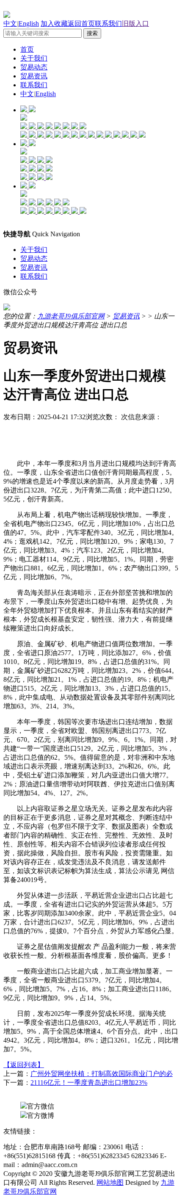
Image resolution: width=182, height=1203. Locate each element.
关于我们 (33, 58)
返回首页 (81, 23)
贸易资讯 (33, 76)
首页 (27, 49)
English (29, 23)
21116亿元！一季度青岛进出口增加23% (88, 1082)
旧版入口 (135, 23)
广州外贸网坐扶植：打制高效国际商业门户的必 (101, 1073)
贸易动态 (33, 67)
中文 (10, 23)
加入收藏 (54, 23)
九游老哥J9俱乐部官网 (71, 316)
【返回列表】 (23, 1064)
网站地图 (110, 1182)
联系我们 (108, 23)
